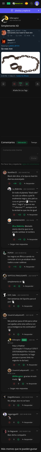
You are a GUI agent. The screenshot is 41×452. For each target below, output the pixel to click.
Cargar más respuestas (19, 244)
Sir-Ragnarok (12, 431)
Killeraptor (14, 18)
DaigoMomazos (13, 397)
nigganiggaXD (13, 414)
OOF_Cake (11, 295)
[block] (38, 19)
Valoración (22, 142)
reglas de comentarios (30, 164)
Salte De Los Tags (20, 90)
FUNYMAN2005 (18, 220)
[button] (31, 3)
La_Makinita (17, 189)
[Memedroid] (8, 3)
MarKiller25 (12, 172)
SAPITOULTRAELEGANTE (17, 275)
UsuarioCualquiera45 (16, 315)
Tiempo (34, 142)
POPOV (10, 253)
